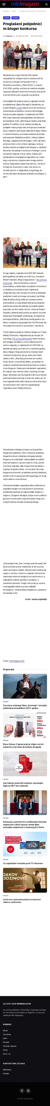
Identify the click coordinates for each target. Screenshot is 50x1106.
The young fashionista (22, 339)
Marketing (7, 1070)
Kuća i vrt (6, 1054)
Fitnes (5, 1050)
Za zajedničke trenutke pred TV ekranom (23, 863)
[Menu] (4, 4)
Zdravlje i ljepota (9, 1046)
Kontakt (6, 1073)
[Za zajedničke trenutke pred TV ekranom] (25, 844)
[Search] (46, 4)
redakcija (8, 36)
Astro (5, 1038)
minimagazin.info (16, 661)
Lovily (19, 108)
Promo (15, 18)
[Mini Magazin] (25, 4)
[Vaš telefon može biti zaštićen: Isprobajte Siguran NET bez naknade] (25, 763)
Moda (5, 1030)
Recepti (6, 1042)
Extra (6, 18)
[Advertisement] (25, 208)
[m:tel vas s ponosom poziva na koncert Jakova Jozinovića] (25, 880)
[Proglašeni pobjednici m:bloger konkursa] (25, 55)
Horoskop (7, 1034)
